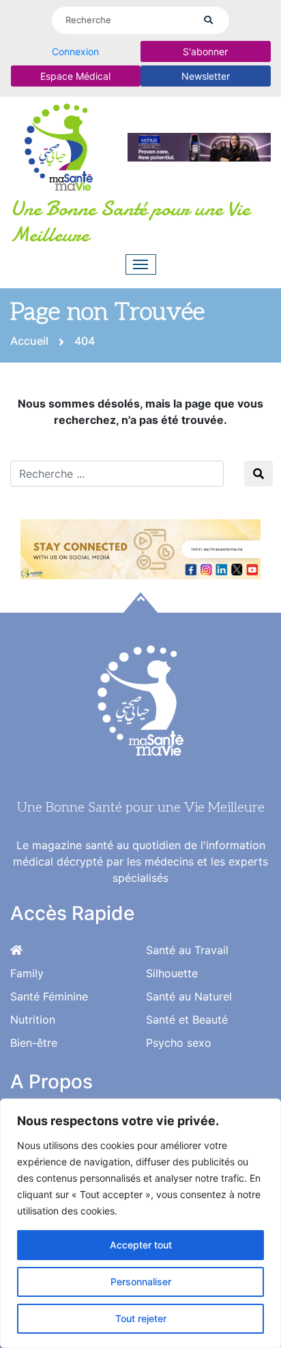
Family (27, 973)
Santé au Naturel (189, 996)
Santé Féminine (49, 996)
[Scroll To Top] (140, 602)
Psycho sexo (178, 1043)
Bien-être (33, 1043)
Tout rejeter (140, 1318)
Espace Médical (75, 76)
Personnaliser (140, 1281)
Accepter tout (141, 1245)
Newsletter (205, 76)
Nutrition (32, 1019)
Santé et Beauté (187, 1019)
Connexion (75, 51)
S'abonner (205, 51)
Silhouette (172, 973)
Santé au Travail (187, 950)
